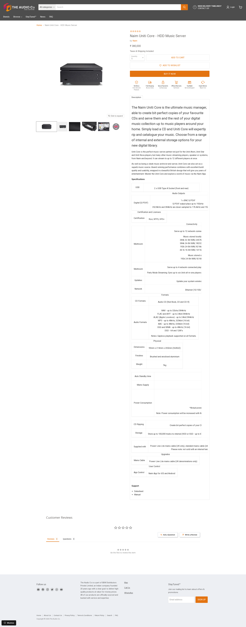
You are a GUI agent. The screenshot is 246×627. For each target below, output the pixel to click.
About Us (47, 615)
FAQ (51, 17)
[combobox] (118, 7)
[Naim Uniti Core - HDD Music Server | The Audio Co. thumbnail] (46, 127)
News (42, 17)
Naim (135, 41)
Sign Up (202, 599)
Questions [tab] (67, 539)
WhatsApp (128, 593)
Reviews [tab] (50, 539)
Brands (6, 17)
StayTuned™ (31, 17)
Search (109, 615)
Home (39, 25)
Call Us (127, 588)
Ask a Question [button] (169, 535)
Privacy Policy (70, 615)
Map (126, 582)
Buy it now (170, 74)
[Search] (184, 7)
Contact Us (58, 615)
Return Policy (99, 615)
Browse (17, 17)
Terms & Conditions (84, 615)
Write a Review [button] (191, 535)
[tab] (136, 97)
